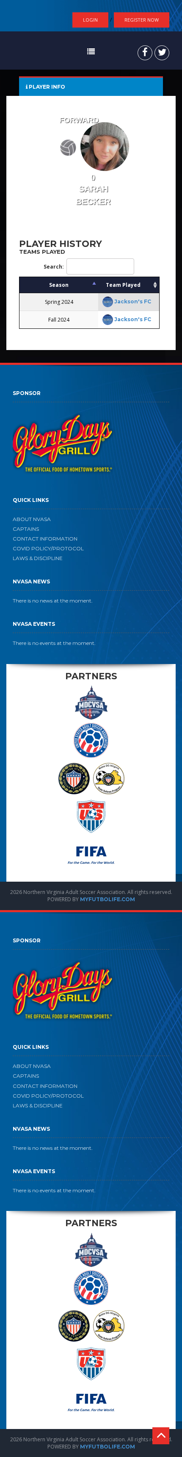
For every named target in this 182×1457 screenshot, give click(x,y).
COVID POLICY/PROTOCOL (48, 548)
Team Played (123, 285)
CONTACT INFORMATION (45, 538)
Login (90, 20)
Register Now (141, 20)
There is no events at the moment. (54, 643)
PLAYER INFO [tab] (46, 87)
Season (59, 285)
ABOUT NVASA (32, 519)
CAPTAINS (26, 529)
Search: (54, 266)
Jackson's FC (132, 301)
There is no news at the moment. (53, 600)
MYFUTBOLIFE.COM (107, 899)
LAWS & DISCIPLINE (38, 558)
